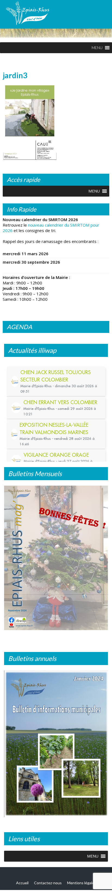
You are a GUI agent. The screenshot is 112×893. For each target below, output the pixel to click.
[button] (97, 47)
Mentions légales (81, 881)
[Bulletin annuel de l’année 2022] (56, 742)
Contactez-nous (48, 881)
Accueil (22, 881)
